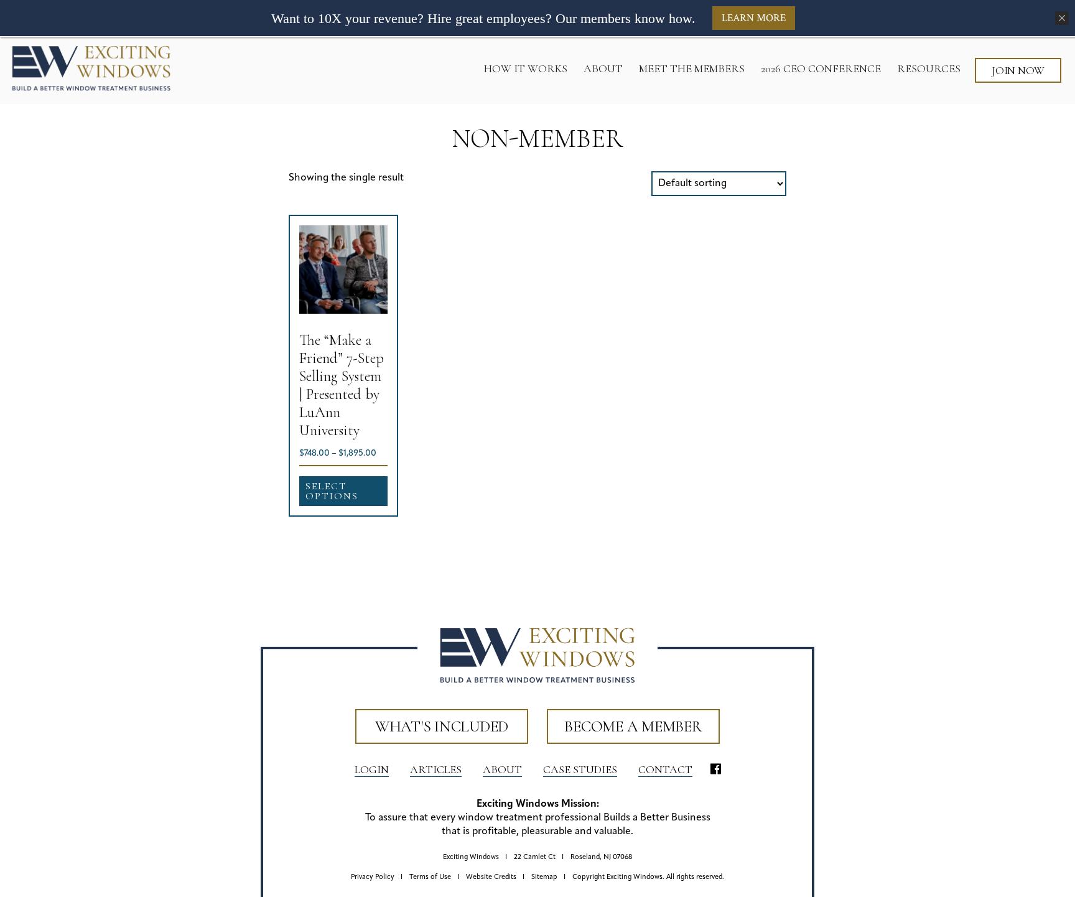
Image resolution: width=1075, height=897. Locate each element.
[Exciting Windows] (91, 68)
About (502, 769)
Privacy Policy (372, 877)
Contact (665, 769)
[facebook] (715, 770)
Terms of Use (430, 877)
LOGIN (372, 769)
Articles (436, 769)
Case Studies (580, 769)
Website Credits (491, 877)
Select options (331, 491)
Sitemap (544, 877)
